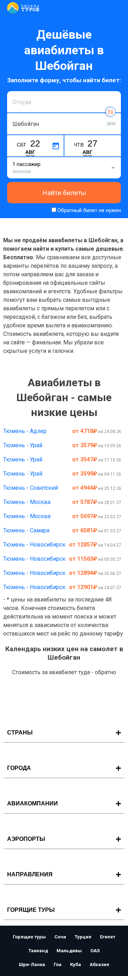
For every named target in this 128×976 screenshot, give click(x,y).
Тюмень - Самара (26, 530)
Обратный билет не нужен (89, 210)
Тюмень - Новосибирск (34, 544)
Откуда (20, 90)
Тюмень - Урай (22, 445)
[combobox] (64, 101)
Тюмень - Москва (26, 502)
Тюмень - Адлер (25, 431)
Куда (17, 112)
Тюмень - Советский (30, 487)
